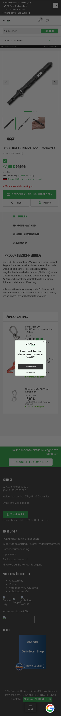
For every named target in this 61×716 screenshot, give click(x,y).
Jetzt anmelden (30, 366)
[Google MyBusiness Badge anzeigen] (50, 708)
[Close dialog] (44, 342)
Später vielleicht (30, 372)
